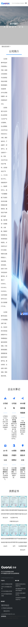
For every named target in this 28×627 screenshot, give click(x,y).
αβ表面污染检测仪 (13, 618)
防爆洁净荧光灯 (17, 616)
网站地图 (3, 579)
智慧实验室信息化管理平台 (21, 585)
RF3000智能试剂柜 (6, 591)
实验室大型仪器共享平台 (21, 594)
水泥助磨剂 (10, 616)
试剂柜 (24, 616)
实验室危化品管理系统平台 (21, 598)
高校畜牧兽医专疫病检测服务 (21, 589)
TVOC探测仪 (4, 618)
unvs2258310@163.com (7, 614)
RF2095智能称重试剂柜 (6, 594)
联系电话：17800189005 (7, 608)
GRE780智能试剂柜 (6, 584)
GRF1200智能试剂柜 (6, 587)
